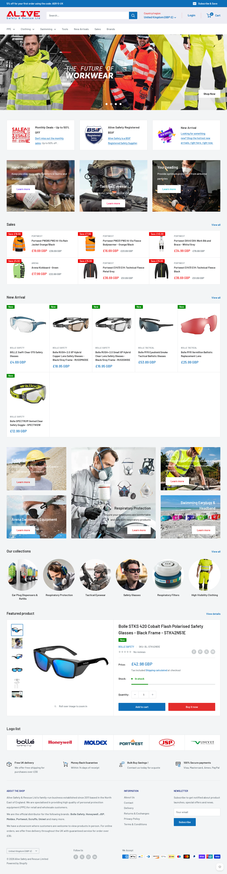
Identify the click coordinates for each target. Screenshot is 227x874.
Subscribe (185, 822)
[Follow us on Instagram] (88, 857)
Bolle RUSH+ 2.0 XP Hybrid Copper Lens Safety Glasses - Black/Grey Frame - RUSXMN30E (70, 356)
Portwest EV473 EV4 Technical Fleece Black (194, 269)
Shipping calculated (156, 670)
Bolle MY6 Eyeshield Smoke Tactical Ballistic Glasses (153, 354)
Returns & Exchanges (136, 813)
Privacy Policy (132, 818)
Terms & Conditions (135, 824)
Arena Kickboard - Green (45, 267)
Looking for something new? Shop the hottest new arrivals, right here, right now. (197, 138)
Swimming (46, 29)
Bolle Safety (17, 347)
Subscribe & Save (207, 3)
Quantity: (123, 694)
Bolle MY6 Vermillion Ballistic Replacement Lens (197, 354)
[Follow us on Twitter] (82, 857)
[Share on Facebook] (194, 651)
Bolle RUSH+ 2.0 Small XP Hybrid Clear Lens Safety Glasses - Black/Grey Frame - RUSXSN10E (113, 356)
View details (213, 613)
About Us (129, 797)
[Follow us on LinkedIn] (94, 857)
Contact (128, 802)
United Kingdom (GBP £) (20, 851)
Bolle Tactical (146, 347)
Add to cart (141, 706)
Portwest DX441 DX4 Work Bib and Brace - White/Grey (192, 242)
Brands (111, 29)
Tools (65, 29)
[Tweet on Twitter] (206, 651)
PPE (9, 29)
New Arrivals (81, 29)
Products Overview (113, 93)
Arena (35, 263)
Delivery (129, 807)
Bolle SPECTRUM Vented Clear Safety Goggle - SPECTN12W (26, 423)
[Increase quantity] (152, 694)
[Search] (133, 15)
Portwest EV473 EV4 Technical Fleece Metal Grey (123, 269)
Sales (98, 29)
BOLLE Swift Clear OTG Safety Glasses (26, 354)
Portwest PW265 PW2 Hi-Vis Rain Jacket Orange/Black (50, 242)
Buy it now (192, 706)
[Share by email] (213, 651)
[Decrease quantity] (134, 694)
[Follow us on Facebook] (75, 857)
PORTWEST (37, 236)
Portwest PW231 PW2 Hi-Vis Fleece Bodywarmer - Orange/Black (122, 242)
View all (216, 224)
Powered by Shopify (17, 863)
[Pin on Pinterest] (200, 651)
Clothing (26, 29)
